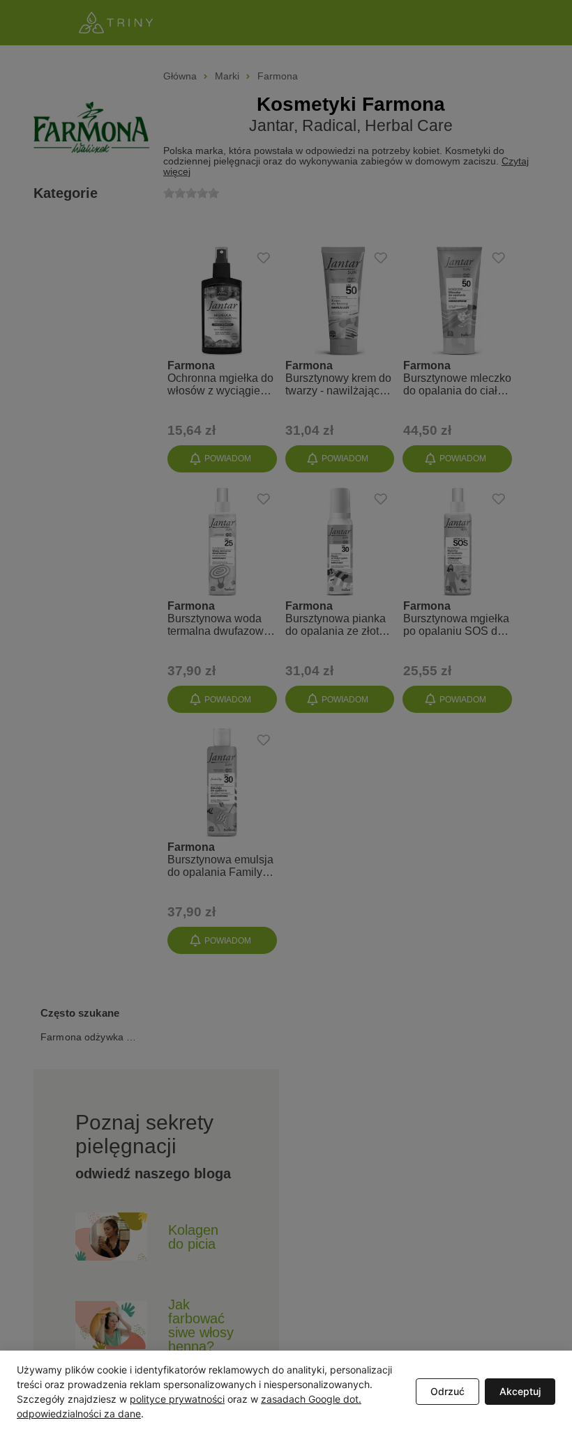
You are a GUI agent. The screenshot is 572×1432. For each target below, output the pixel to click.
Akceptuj (520, 1391)
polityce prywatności (177, 1399)
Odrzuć (447, 1391)
